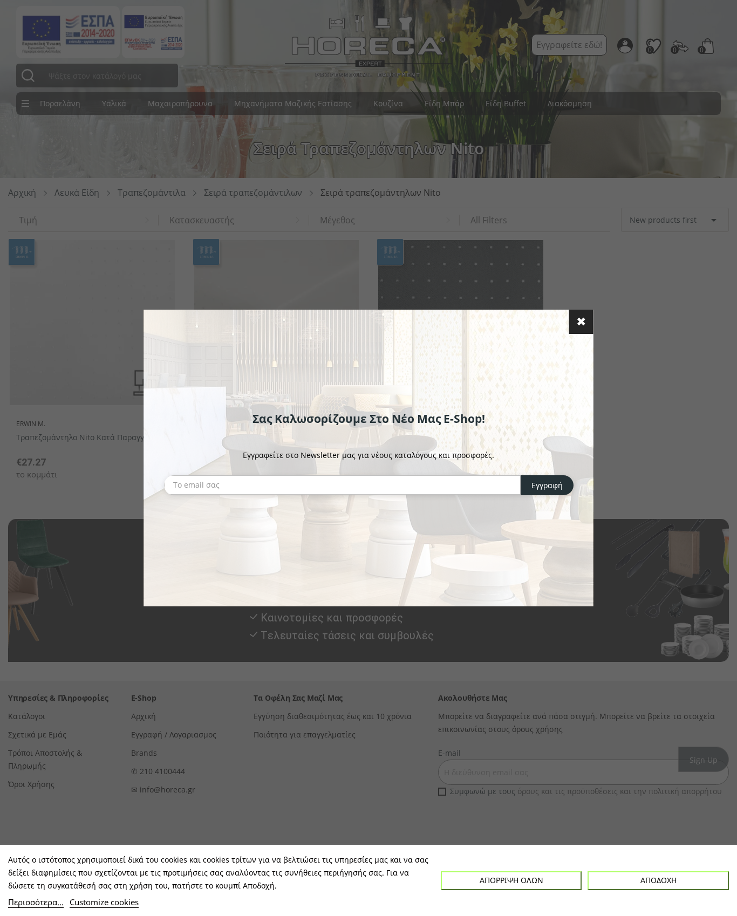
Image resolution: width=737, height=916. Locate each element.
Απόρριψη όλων (511, 880)
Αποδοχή (658, 880)
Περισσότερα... (36, 902)
